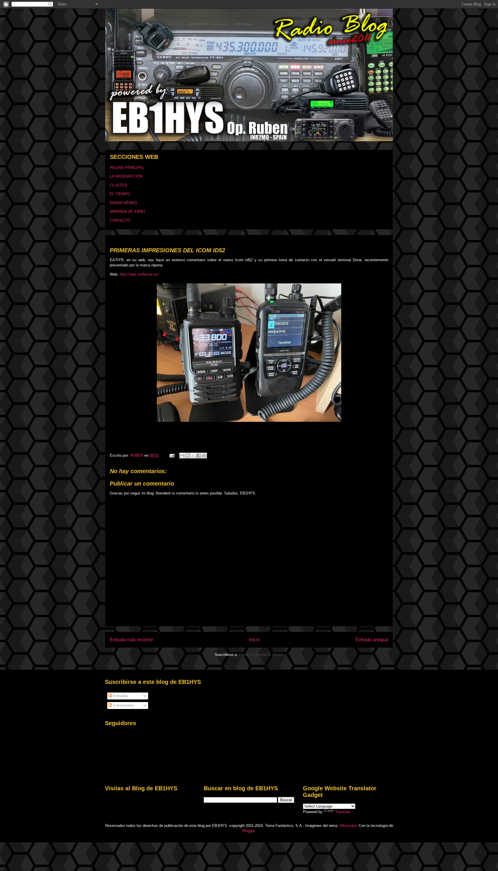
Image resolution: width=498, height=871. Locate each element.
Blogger (248, 831)
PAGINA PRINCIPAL (127, 167)
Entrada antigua (372, 639)
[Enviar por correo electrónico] (182, 455)
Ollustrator (347, 825)
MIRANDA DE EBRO (127, 211)
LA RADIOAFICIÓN (126, 176)
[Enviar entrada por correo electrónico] (171, 455)
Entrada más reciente (131, 639)
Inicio (254, 639)
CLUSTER (118, 185)
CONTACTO (120, 220)
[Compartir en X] (193, 455)
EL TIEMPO (120, 194)
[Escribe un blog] (187, 455)
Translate (343, 812)
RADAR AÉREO (123, 203)
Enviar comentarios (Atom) (261, 654)
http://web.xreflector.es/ (139, 274)
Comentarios (123, 705)
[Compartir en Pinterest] (204, 455)
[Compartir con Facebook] (198, 455)
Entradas (120, 696)
